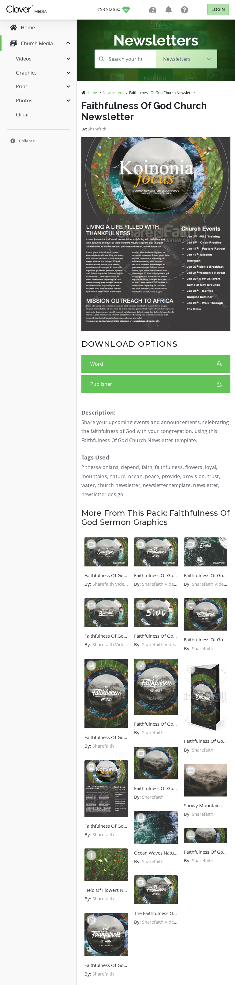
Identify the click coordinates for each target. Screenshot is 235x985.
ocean (135, 476)
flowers (193, 467)
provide (171, 476)
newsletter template (167, 485)
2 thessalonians (99, 467)
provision (193, 476)
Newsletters (113, 92)
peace (152, 476)
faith (147, 467)
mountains (94, 476)
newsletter (205, 485)
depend (130, 467)
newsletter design (102, 494)
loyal (210, 467)
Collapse (27, 140)
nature (117, 476)
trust (213, 476)
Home (92, 92)
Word (96, 364)
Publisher (101, 384)
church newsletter (118, 485)
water (88, 485)
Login (218, 9)
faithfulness (168, 467)
